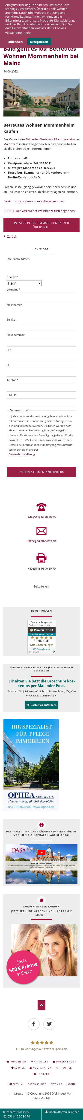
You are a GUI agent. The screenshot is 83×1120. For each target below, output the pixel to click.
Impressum (18, 1093)
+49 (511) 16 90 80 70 (42, 517)
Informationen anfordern (42, 472)
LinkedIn (41, 592)
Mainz (7, 144)
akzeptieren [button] (39, 42)
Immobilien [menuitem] (18, 1061)
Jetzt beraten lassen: (16, 1114)
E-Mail (12, 395)
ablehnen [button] (15, 42)
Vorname (14, 289)
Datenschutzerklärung (22, 454)
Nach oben (42, 1005)
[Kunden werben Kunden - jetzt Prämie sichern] (41, 954)
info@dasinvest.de (41, 541)
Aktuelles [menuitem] (41, 1061)
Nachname (15, 304)
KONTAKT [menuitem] (43, 1074)
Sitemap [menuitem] (56, 1084)
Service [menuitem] (20, 1067)
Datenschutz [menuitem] (37, 1084)
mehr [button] (27, 32)
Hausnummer (15, 335)
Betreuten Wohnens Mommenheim (50, 139)
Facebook (29, 592)
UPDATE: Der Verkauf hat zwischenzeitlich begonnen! (39, 211)
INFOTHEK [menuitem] (65, 1067)
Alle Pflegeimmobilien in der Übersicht (43, 225)
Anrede (12, 277)
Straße (11, 320)
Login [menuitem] (71, 1084)
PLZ (9, 350)
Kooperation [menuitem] (42, 1067)
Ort (9, 365)
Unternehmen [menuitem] (66, 1061)
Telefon (12, 380)
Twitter (35, 592)
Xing (48, 592)
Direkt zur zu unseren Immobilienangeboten (33, 201)
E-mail (54, 592)
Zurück (12, 236)
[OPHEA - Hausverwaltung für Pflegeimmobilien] (41, 765)
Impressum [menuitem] (15, 1084)
